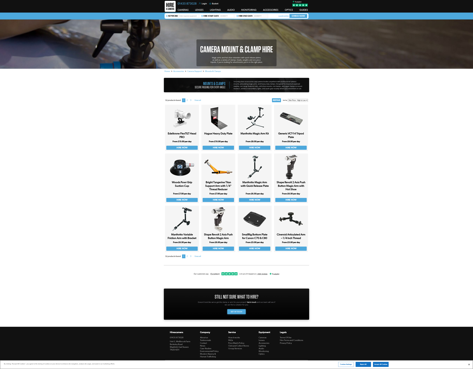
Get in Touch (236, 311)
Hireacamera (176, 332)
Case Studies (205, 348)
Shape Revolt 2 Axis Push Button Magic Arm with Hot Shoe (291, 186)
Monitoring (264, 351)
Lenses (262, 340)
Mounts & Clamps (213, 71)
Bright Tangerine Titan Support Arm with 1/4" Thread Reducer (218, 186)
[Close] (469, 364)
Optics (261, 354)
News (202, 346)
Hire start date (211, 16)
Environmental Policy (209, 351)
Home (167, 71)
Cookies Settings (346, 364)
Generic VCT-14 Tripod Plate (291, 135)
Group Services (235, 348)
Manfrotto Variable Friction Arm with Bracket (182, 236)
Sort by (285, 100)
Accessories (178, 71)
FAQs (230, 340)
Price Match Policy (236, 343)
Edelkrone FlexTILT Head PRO (182, 135)
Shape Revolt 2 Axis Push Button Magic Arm (218, 236)
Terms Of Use (285, 337)
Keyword (173, 16)
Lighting (262, 346)
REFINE (276, 100)
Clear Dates (284, 16)
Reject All (363, 364)
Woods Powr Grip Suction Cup (182, 184)
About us (204, 337)
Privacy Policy (286, 343)
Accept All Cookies (380, 364)
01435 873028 (187, 3)
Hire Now (182, 148)
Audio (261, 348)
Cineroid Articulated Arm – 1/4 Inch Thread (291, 236)
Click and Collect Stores (238, 346)
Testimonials (205, 340)
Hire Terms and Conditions (291, 340)
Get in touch (251, 302)
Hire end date (246, 16)
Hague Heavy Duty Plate (218, 133)
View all (197, 100)
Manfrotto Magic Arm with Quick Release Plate (255, 184)
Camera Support (194, 71)
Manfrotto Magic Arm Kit (255, 133)
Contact (203, 343)
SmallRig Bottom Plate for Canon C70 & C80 (254, 236)
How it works (234, 337)
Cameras (262, 337)
